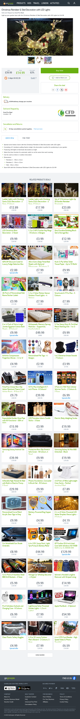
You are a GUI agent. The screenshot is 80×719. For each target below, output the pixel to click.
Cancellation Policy (31, 704)
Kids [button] (29, 3)
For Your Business (48, 699)
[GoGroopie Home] (8, 3)
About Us (7, 697)
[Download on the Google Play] (24, 688)
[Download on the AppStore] (10, 688)
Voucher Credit (8, 702)
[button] (69, 3)
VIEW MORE (40, 655)
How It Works (47, 697)
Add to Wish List (61, 78)
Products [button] (21, 3)
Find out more (38, 129)
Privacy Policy (64, 699)
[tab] (10, 138)
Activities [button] (54, 3)
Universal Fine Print (31, 702)
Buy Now (59, 71)
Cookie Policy (64, 702)
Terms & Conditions (66, 697)
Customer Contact (30, 697)
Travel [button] (36, 3)
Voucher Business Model (11, 699)
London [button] (44, 3)
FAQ (26, 699)
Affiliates (45, 702)
